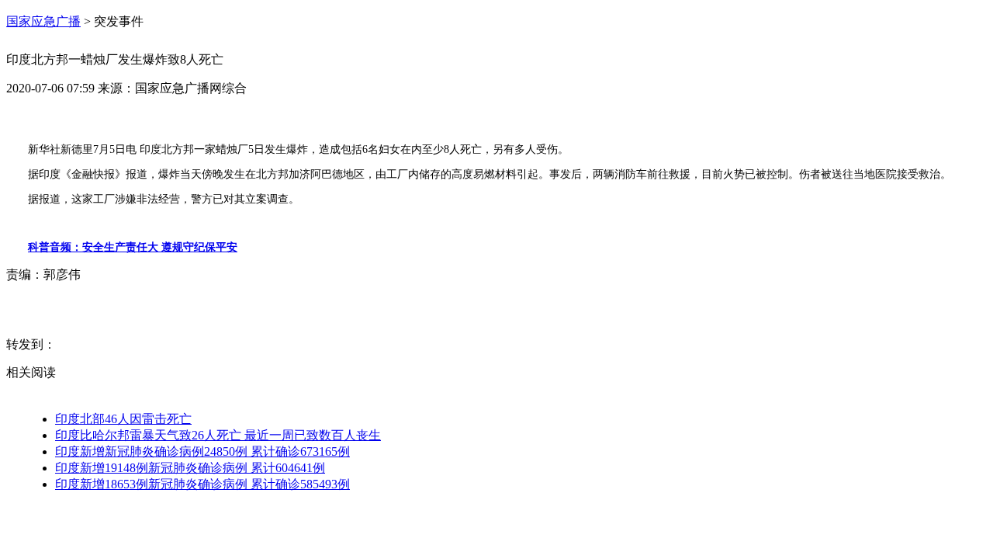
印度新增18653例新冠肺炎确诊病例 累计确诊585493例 (202, 484)
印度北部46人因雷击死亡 (123, 418)
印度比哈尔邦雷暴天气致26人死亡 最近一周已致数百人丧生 (218, 435)
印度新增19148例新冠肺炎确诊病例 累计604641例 (190, 467)
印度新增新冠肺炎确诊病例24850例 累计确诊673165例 (202, 451)
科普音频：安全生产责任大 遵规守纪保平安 (132, 247)
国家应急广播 (43, 21)
